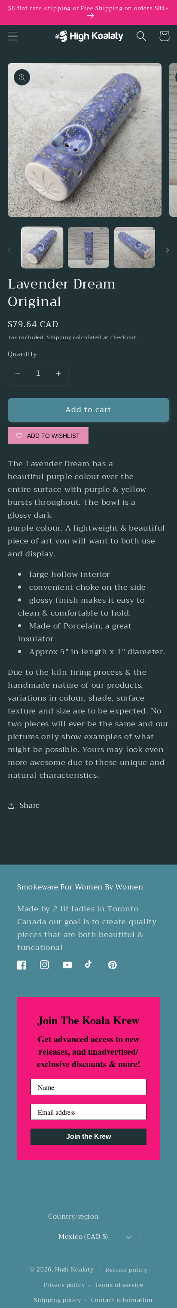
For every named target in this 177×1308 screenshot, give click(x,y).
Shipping (59, 337)
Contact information (122, 1300)
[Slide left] (9, 250)
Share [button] (30, 805)
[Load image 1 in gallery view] (42, 247)
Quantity (22, 354)
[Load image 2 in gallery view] (88, 247)
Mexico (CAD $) (83, 1236)
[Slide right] (167, 250)
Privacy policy (64, 1285)
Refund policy (126, 1270)
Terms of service (119, 1285)
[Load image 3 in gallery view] (135, 247)
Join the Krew (88, 1136)
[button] (13, 36)
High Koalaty (74, 1270)
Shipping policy (57, 1300)
